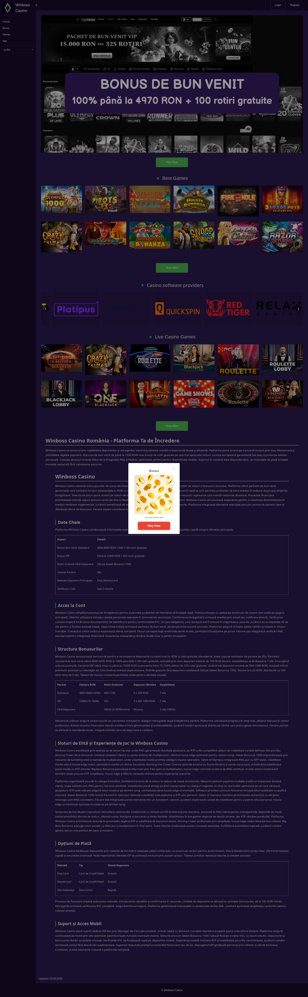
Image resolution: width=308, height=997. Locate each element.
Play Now (154, 525)
